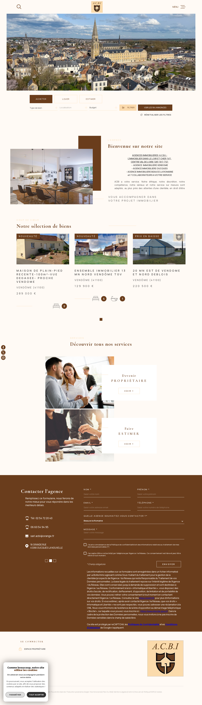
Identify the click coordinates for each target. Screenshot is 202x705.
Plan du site (107, 692)
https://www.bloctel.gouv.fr (154, 611)
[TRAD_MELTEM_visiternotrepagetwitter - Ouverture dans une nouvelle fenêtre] (3, 352)
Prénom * (143, 489)
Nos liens (138, 692)
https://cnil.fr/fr (146, 598)
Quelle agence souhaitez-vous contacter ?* (115, 516)
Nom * (88, 489)
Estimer (91, 99)
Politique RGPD (149, 692)
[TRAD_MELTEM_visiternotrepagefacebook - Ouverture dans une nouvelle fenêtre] (3, 347)
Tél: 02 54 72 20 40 (41, 518)
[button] (101, 319)
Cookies (159, 692)
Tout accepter (36, 694)
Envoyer (168, 564)
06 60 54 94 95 (39, 527)
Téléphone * (145, 503)
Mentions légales (120, 692)
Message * (90, 529)
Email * (88, 503)
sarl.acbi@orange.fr (42, 536)
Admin (130, 692)
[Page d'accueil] (97, 7)
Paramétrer (15, 694)
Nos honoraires (96, 692)
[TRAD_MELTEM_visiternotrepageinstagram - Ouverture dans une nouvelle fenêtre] (3, 358)
